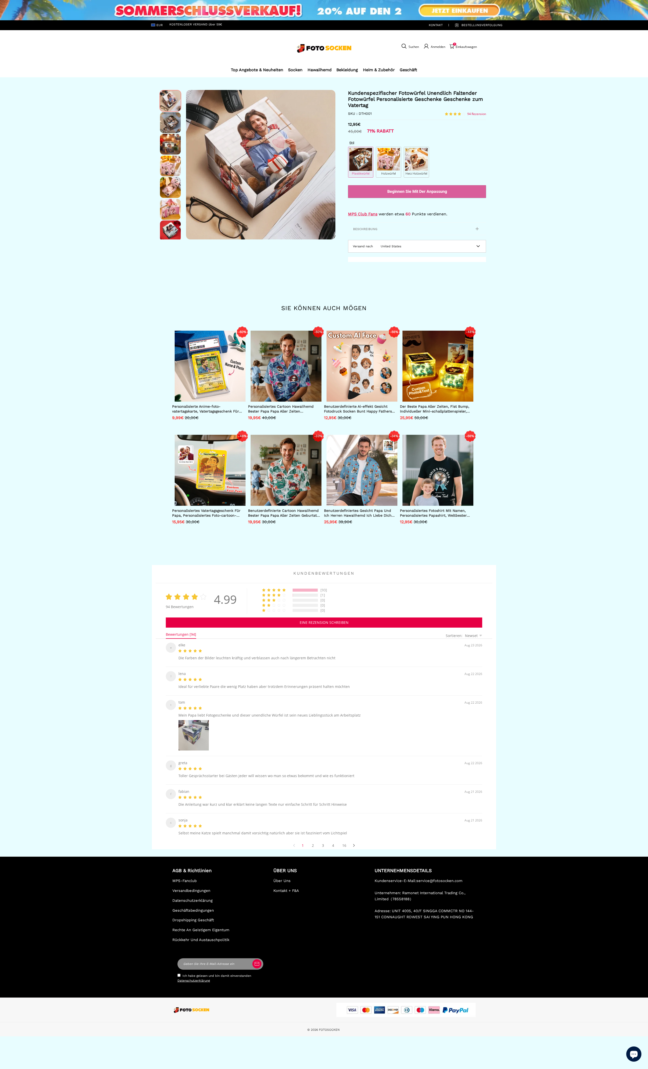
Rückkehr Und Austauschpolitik (200, 933)
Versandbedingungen (191, 884)
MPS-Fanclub (184, 874)
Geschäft (408, 69)
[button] (193, 164)
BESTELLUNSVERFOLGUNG (476, 25)
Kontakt (436, 25)
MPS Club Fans (362, 214)
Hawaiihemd (320, 69)
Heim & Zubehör (379, 69)
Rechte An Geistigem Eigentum (200, 924)
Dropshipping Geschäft (193, 914)
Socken (295, 69)
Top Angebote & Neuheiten (257, 69)
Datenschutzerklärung (192, 894)
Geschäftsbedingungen (193, 904)
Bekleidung (347, 69)
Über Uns (282, 874)
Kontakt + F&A (286, 884)
